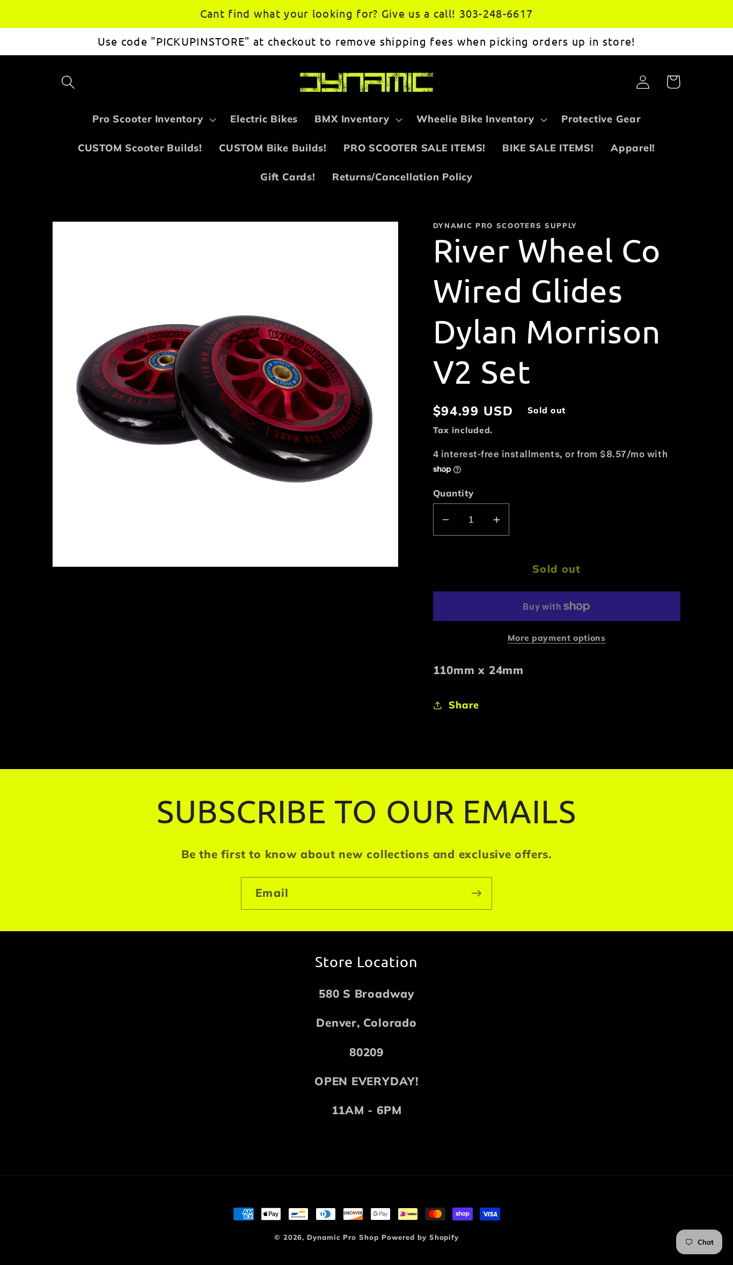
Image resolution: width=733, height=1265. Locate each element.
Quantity (453, 493)
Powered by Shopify (420, 1237)
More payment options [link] (557, 637)
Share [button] (464, 705)
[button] (68, 82)
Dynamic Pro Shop (343, 1237)
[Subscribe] (476, 893)
